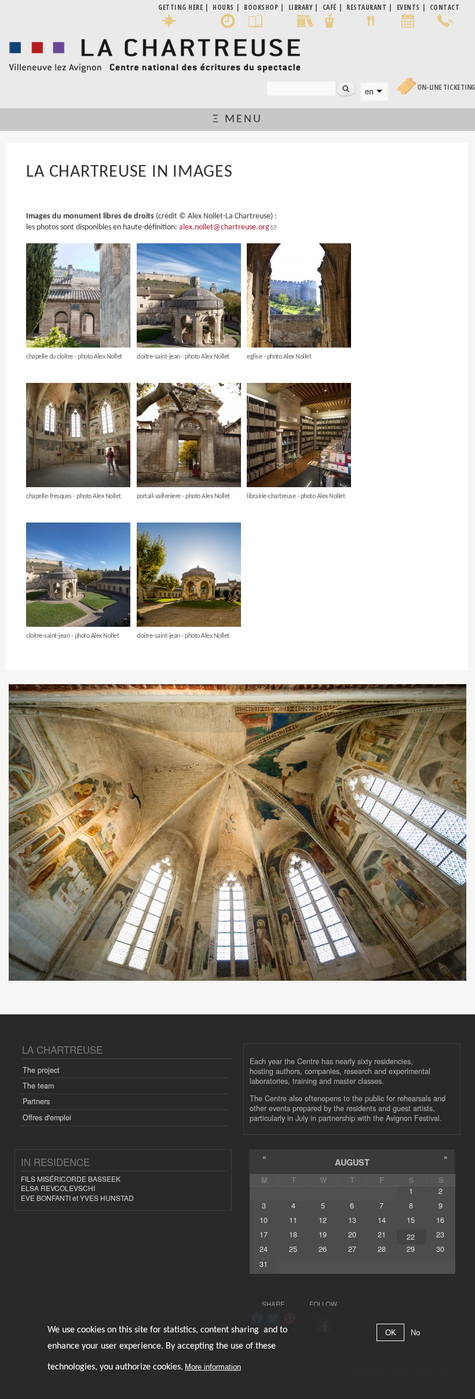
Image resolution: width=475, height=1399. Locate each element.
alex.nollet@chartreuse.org (224, 227)
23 (440, 1234)
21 (382, 1234)
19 (323, 1234)
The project (41, 1070)
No (415, 1332)
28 (382, 1249)
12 (323, 1220)
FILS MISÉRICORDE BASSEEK (70, 1179)
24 (264, 1249)
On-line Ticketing (446, 87)
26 (323, 1249)
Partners (36, 1101)
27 (352, 1249)
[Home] (154, 52)
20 (352, 1234)
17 (264, 1234)
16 (440, 1220)
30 (440, 1249)
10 (264, 1220)
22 (411, 1237)
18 (293, 1234)
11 (293, 1220)
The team (38, 1085)
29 (411, 1249)
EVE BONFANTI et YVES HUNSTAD (77, 1198)
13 (352, 1220)
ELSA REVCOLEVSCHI (58, 1188)
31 (264, 1264)
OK (390, 1332)
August (352, 1162)
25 (293, 1249)
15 (411, 1220)
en (369, 91)
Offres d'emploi (47, 1117)
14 (382, 1220)
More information (213, 1367)
